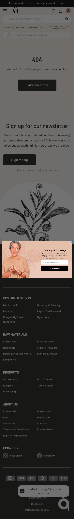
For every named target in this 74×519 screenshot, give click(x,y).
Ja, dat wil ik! (54, 268)
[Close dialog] (70, 243)
